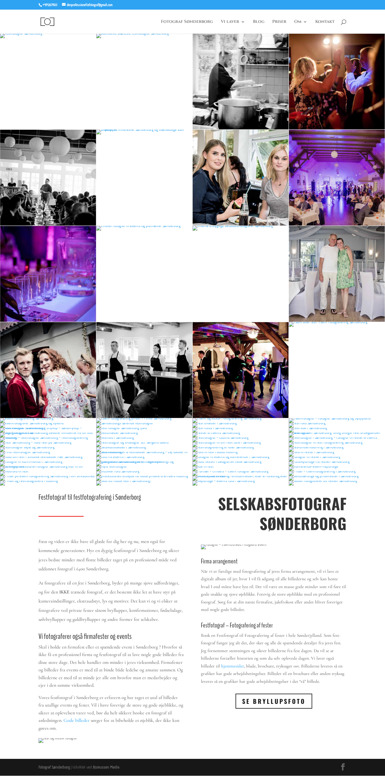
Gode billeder (76, 720)
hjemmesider (232, 666)
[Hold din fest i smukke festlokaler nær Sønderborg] (48, 456)
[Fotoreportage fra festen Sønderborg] (337, 461)
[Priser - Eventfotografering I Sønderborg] (337, 471)
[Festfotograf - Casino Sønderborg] (240, 437)
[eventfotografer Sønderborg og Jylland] (48, 423)
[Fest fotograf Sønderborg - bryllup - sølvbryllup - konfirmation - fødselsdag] (48, 427)
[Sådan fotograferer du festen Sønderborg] (337, 480)
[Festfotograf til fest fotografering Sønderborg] (337, 442)
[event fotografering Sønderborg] (48, 418)
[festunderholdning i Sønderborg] (337, 447)
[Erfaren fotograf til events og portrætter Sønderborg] (144, 225)
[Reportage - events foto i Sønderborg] (240, 480)
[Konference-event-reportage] (337, 466)
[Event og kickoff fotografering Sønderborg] (240, 418)
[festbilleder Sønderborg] (144, 432)
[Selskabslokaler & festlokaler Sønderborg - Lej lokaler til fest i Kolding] (144, 451)
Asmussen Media (106, 767)
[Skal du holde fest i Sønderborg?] (144, 480)
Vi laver (230, 22)
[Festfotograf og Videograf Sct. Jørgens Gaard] (144, 442)
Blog (258, 22)
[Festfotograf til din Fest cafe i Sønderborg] (240, 442)
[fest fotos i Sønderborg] (240, 427)
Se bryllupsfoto (274, 701)
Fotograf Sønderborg (187, 22)
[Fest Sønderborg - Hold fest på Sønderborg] (48, 442)
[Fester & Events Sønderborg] (240, 432)
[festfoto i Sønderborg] (144, 437)
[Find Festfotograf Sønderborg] (48, 451)
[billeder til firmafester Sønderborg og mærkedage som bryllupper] (144, 129)
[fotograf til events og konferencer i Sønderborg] (240, 456)
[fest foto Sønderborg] (337, 423)
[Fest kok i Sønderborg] (337, 427)
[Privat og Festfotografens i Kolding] (48, 480)
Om (297, 22)
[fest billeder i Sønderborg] (240, 423)
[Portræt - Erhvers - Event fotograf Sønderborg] (240, 471)
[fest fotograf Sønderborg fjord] (144, 427)
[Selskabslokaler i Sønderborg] (144, 447)
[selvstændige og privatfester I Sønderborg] (337, 476)
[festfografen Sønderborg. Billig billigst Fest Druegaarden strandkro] (337, 432)
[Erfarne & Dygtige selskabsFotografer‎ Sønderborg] (240, 225)
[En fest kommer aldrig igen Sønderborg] (48, 320)
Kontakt (324, 22)
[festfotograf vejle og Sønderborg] (48, 447)
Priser (279, 22)
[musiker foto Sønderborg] (144, 471)
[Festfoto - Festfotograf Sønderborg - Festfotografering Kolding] (48, 437)
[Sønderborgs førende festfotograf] (144, 423)
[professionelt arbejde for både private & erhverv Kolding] (144, 476)
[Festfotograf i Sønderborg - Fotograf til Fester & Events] (337, 437)
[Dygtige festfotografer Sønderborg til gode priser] (337, 128)
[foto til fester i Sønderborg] (337, 451)
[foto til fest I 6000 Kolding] (240, 451)
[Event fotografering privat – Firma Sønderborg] (144, 418)
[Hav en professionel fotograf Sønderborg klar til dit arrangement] (48, 466)
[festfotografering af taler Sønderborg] (240, 447)
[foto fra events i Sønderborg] (144, 456)
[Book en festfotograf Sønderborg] (337, 224)
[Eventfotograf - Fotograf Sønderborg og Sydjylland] (337, 418)
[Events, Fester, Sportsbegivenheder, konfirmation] (48, 224)
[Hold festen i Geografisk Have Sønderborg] (240, 461)
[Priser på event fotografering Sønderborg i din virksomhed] (48, 476)
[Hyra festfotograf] (144, 466)
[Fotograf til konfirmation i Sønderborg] (48, 461)
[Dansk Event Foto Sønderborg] (240, 128)
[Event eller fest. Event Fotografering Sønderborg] (337, 322)
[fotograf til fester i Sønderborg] (337, 456)
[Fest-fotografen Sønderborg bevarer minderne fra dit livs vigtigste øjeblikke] (48, 432)
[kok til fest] (240, 466)
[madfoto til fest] (48, 471)
